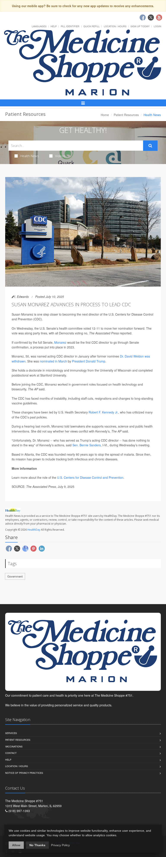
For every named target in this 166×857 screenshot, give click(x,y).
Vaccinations (13, 746)
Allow (16, 845)
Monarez (60, 342)
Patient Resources (126, 115)
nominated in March (53, 361)
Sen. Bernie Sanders (86, 445)
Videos (60, 156)
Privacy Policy (60, 845)
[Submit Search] (150, 145)
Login (157, 26)
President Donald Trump (88, 361)
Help (54, 26)
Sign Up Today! (140, 26)
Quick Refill (91, 26)
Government (15, 576)
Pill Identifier (70, 26)
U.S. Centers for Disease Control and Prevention (90, 477)
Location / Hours (115, 26)
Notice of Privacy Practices (24, 772)
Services (11, 733)
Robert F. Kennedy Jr (103, 412)
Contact (11, 753)
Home (105, 115)
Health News (29, 156)
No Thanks (37, 845)
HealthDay (33, 529)
